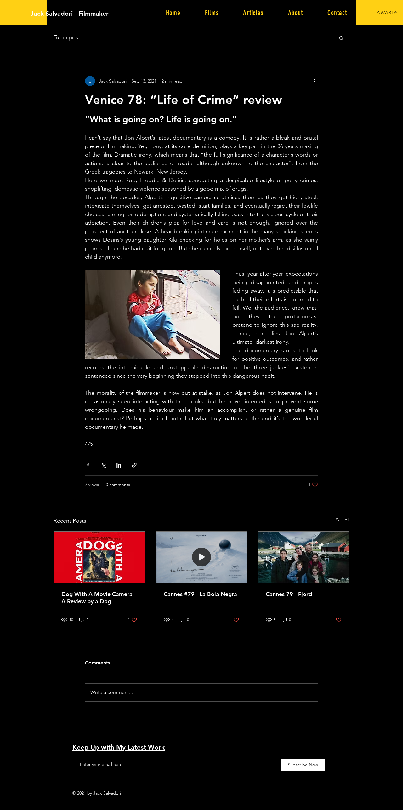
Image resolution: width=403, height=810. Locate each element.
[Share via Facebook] (88, 465)
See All (342, 520)
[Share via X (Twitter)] (103, 465)
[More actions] (314, 81)
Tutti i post (67, 37)
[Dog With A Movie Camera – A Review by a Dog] (99, 557)
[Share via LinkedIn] (119, 465)
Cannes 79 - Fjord (289, 594)
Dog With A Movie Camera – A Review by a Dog (99, 597)
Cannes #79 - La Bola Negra (200, 594)
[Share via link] (134, 465)
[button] (341, 37)
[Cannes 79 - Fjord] (303, 557)
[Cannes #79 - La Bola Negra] (201, 557)
